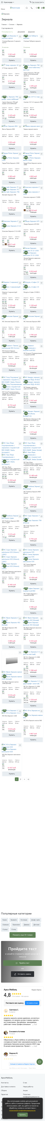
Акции (25, 1090)
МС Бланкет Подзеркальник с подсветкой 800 (33, 354)
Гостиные (24, 920)
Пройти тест (24, 963)
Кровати (14, 920)
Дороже (31, 32)
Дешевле (21, 32)
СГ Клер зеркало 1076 (9, 68)
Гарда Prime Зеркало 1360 (10, 163)
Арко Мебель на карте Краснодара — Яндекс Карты (22, 1068)
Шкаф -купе (35, 920)
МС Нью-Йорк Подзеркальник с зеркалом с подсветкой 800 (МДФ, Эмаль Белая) (33, 464)
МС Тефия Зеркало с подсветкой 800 (30, 594)
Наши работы (28, 1087)
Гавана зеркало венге (31, 129)
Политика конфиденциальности (31, 1095)
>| (28, 779)
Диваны (26, 925)
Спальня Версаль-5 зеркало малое (11, 42)
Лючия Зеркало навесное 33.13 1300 (32, 259)
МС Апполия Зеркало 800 (32, 322)
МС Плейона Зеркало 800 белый (32, 492)
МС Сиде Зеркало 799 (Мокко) (31, 526)
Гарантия (4, 1094)
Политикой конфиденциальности (22, 1110)
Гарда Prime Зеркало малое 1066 (33, 164)
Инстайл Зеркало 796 (9, 195)
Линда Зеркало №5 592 (31, 224)
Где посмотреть (38, 2)
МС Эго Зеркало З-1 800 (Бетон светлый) (32, 658)
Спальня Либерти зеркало (32, 41)
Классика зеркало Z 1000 (32, 197)
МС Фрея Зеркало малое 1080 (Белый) (10, 682)
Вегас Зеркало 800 (8, 129)
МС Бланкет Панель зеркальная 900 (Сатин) (9, 351)
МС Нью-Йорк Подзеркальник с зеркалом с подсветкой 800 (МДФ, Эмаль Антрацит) (11, 469)
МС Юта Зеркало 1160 (9, 716)
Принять (22, 1115)
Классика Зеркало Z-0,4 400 (11, 231)
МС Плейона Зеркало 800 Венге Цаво (10, 522)
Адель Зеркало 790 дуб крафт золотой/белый (10, 103)
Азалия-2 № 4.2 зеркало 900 (33, 102)
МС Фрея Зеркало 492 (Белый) (9, 628)
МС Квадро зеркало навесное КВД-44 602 (31, 388)
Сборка (4, 1090)
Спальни (6, 925)
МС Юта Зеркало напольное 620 (11, 755)
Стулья (5, 929)
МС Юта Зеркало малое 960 (33, 721)
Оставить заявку (24, 974)
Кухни (5, 920)
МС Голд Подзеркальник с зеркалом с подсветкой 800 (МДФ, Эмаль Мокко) (11, 393)
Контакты (4, 1083)
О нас (25, 1083)
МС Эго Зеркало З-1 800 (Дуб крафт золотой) (32, 687)
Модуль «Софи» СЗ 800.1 (32, 292)
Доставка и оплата (8, 1087)
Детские (36, 925)
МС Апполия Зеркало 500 (10, 322)
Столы (14, 929)
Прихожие (16, 925)
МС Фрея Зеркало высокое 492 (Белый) (32, 628)
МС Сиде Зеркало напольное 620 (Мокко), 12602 (11, 572)
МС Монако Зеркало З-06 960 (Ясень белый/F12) (32, 419)
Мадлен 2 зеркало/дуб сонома (9, 293)
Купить (12, 60)
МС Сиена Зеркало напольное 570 (30, 565)
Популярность (7, 32)
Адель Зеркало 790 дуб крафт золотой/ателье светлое (31, 74)
